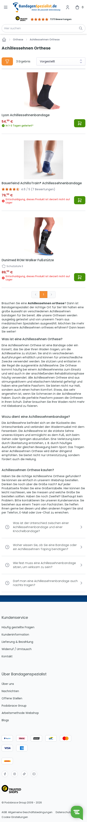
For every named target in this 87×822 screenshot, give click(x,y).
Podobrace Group (14, 706)
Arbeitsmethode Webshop (20, 713)
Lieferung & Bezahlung (17, 642)
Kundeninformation (15, 635)
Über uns (8, 684)
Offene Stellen (12, 698)
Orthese (18, 39)
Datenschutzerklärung (69, 812)
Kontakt (7, 656)
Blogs (5, 720)
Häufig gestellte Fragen (18, 627)
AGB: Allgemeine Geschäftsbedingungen (27, 812)
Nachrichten (10, 691)
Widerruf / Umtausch (17, 649)
